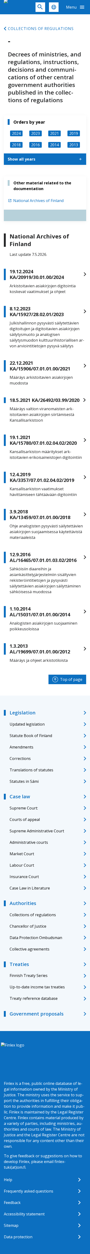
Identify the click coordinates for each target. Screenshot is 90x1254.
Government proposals (37, 1014)
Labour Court (22, 865)
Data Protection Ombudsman (36, 937)
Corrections (20, 758)
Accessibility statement (24, 1214)
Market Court (22, 853)
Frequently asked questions (28, 1191)
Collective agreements (29, 949)
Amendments (21, 747)
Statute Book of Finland (31, 735)
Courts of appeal (25, 819)
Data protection (18, 1236)
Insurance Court (24, 876)
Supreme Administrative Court (37, 831)
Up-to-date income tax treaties (37, 987)
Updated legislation (27, 724)
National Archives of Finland (38, 200)
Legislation (23, 712)
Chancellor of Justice (28, 926)
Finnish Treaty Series (29, 975)
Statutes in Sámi (24, 781)
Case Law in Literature (30, 888)
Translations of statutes (31, 770)
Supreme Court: (24, 808)
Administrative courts (29, 842)
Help (8, 1179)
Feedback (12, 1202)
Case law (20, 796)
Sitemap (11, 1225)
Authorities (23, 903)
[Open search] (40, 7)
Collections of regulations (41, 28)
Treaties (19, 964)
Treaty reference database (34, 998)
